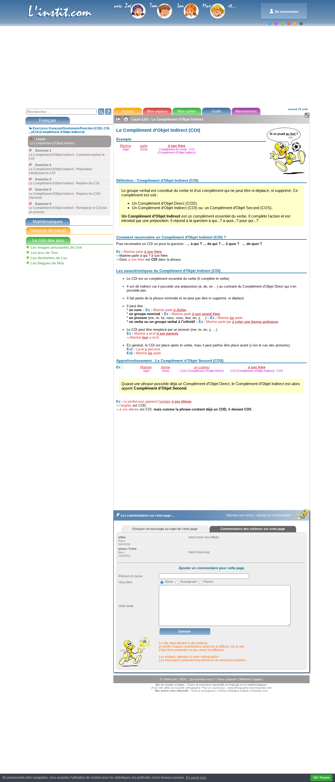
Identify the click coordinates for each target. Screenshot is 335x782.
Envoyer (184, 631)
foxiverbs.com (259, 690)
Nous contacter (227, 679)
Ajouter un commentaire (274, 515)
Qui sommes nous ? (202, 679)
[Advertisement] (167, 66)
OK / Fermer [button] (321, 777)
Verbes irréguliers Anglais (233, 690)
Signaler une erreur (240, 515)
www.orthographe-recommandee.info (249, 687)
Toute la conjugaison (203, 690)
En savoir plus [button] (196, 777)
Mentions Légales (251, 679)
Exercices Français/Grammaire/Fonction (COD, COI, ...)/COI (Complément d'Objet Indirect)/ (69, 130)
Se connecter (283, 11)
